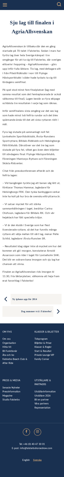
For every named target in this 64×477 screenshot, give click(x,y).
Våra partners (41, 403)
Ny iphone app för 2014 (24, 299)
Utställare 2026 (42, 396)
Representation (42, 408)
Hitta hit (6, 347)
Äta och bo (8, 355)
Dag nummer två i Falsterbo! (36, 311)
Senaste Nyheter (11, 387)
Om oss (6, 339)
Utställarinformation (45, 391)
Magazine (7, 396)
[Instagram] (37, 432)
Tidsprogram (41, 339)
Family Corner (41, 359)
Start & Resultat (42, 351)
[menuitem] (26, 460)
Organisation (9, 343)
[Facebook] (26, 432)
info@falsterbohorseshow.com (36, 448)
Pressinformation (11, 391)
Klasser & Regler (43, 347)
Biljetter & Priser (43, 343)
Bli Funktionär (9, 351)
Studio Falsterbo (11, 399)
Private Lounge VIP (44, 355)
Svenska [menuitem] (37, 460)
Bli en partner (41, 399)
